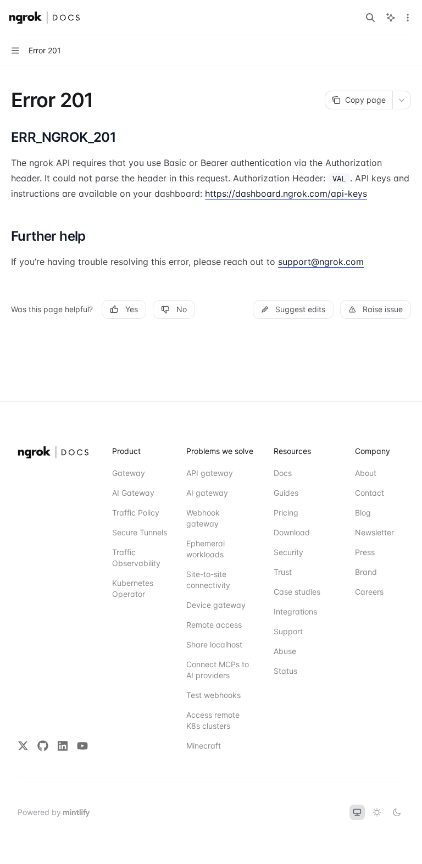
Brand (366, 572)
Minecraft (203, 745)
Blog (363, 512)
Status (285, 670)
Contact (369, 492)
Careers (369, 591)
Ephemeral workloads (205, 549)
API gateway (209, 473)
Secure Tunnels (139, 532)
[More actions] (407, 17)
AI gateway (207, 492)
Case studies (297, 591)
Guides (286, 492)
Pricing (286, 512)
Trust (283, 572)
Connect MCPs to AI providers (217, 670)
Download (292, 532)
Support (288, 631)
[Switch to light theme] (377, 812)
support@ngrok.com (321, 261)
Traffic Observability (136, 557)
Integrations (295, 611)
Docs (283, 473)
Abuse (285, 651)
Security (288, 552)
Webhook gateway (203, 518)
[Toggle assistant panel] (391, 18)
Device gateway (216, 605)
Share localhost (214, 644)
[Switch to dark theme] (396, 812)
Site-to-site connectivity (208, 579)
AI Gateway (133, 492)
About (365, 473)
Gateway (128, 473)
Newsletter (374, 532)
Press (365, 552)
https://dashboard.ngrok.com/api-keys (286, 193)
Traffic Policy (135, 512)
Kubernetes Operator (132, 588)
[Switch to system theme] (357, 812)
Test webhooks (213, 695)
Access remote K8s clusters (213, 720)
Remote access (214, 624)
